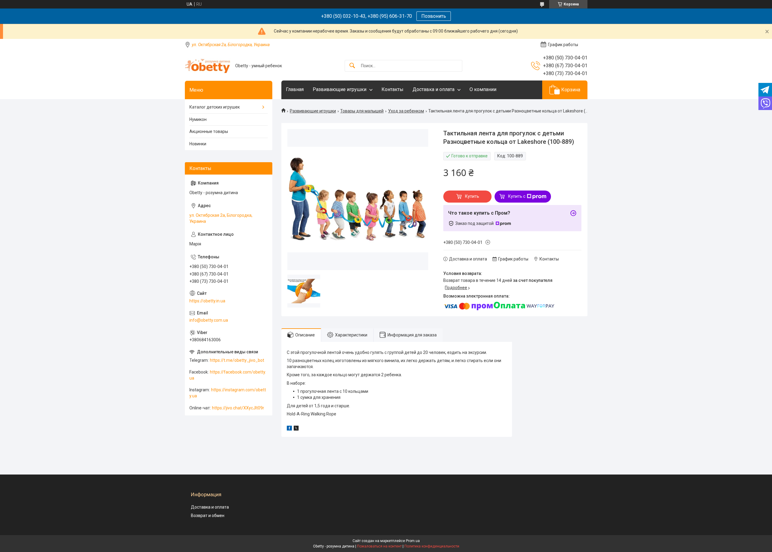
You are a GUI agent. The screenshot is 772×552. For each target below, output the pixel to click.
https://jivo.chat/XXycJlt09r (238, 407)
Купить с (516, 196)
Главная (295, 89)
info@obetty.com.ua (208, 320)
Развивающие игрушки (339, 89)
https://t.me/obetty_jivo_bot (237, 360)
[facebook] (289, 429)
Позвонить (433, 16)
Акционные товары (208, 131)
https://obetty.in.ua (207, 300)
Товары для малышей (362, 111)
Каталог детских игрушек (214, 107)
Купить (472, 196)
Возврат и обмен (207, 515)
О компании (483, 89)
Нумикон (198, 119)
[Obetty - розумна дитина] (208, 65)
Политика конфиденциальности (431, 546)
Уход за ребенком (406, 111)
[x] (296, 429)
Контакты (392, 89)
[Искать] (352, 66)
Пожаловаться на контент (379, 546)
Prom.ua (413, 541)
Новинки (197, 143)
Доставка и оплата (433, 89)
